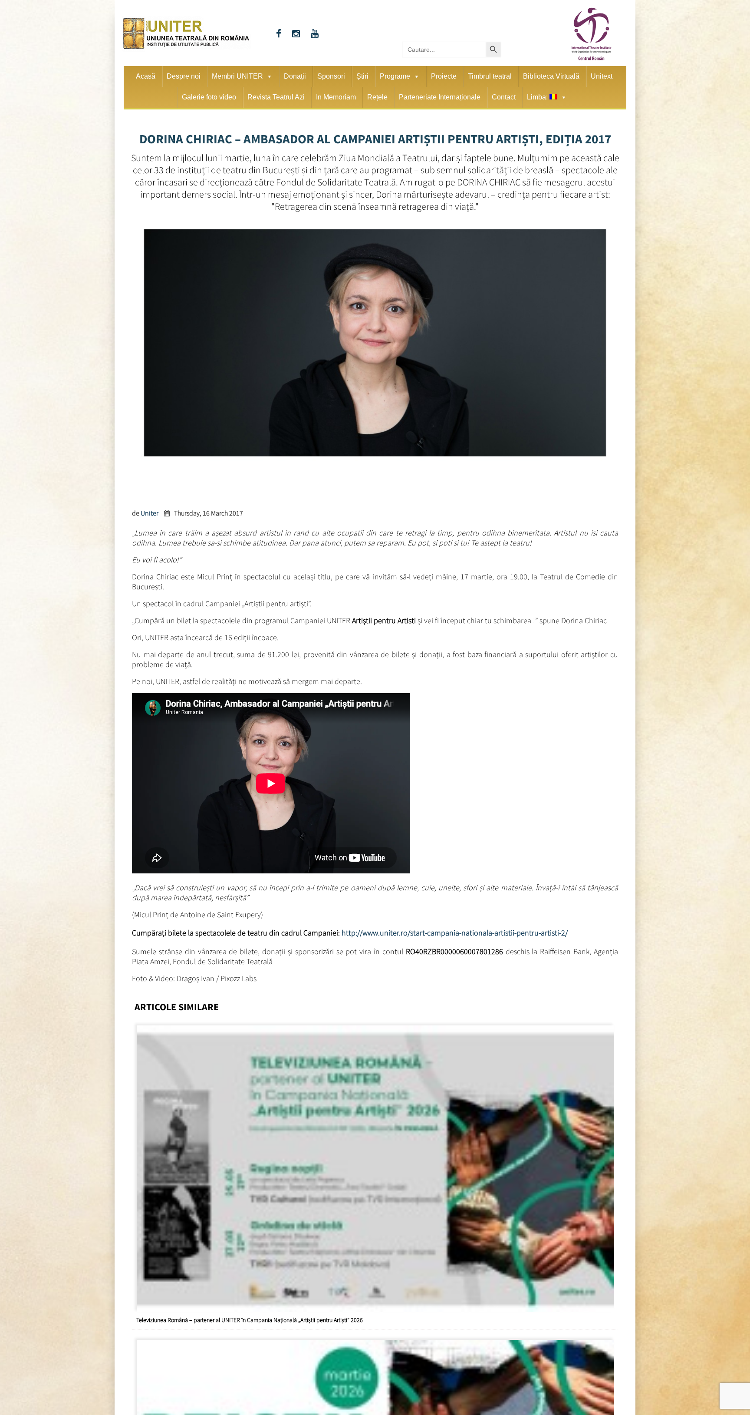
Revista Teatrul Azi (276, 97)
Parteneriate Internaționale (439, 97)
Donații (295, 76)
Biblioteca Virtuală (551, 76)
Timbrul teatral (490, 76)
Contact (504, 97)
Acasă (145, 76)
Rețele (377, 97)
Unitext (601, 76)
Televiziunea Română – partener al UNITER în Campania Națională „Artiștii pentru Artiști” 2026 (249, 1317)
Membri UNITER (237, 76)
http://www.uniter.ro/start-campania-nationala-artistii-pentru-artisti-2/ (455, 931)
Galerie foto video (209, 97)
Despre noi (184, 76)
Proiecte (444, 76)
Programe (395, 76)
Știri (362, 76)
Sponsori (331, 76)
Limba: (538, 97)
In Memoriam (336, 97)
